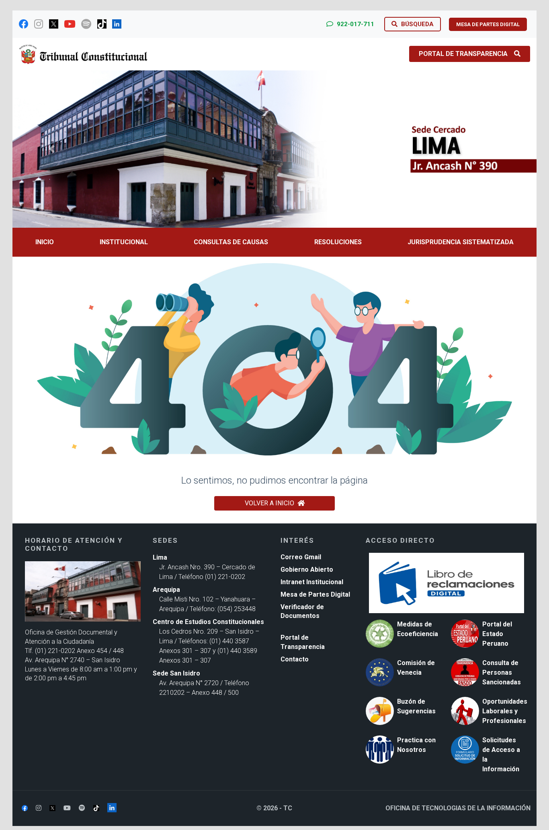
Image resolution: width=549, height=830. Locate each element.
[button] (51, 149)
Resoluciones (338, 242)
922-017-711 (354, 24)
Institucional (124, 242)
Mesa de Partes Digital (315, 594)
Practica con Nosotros (416, 745)
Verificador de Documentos (302, 611)
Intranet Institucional (312, 582)
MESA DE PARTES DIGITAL (488, 24)
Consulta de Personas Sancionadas (501, 672)
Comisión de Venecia (416, 667)
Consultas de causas (231, 242)
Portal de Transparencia (463, 54)
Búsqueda (416, 24)
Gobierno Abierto (307, 569)
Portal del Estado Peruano (497, 633)
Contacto (295, 659)
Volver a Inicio (269, 503)
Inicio (44, 242)
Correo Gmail (301, 557)
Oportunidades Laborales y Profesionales (504, 711)
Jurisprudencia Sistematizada (461, 242)
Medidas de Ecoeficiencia (417, 629)
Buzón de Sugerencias (416, 706)
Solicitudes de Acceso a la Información (501, 754)
